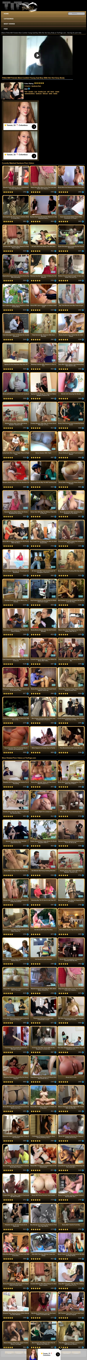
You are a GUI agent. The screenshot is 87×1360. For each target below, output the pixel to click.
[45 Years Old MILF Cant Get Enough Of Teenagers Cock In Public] (43, 550)
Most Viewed (9, 24)
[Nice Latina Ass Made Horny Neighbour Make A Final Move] (16, 285)
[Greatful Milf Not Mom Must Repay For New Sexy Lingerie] (16, 225)
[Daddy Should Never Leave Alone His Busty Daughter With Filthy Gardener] (43, 820)
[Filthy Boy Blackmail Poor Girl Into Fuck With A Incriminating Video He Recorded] (16, 1233)
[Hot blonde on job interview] (43, 938)
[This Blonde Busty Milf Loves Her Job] (71, 727)
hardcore (39, 93)
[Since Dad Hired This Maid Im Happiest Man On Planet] (71, 879)
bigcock (45, 93)
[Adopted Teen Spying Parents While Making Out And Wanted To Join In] (16, 1292)
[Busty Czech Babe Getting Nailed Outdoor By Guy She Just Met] (71, 1174)
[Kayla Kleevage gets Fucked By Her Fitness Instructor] (71, 225)
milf (48, 91)
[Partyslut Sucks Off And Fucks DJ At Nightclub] (16, 1204)
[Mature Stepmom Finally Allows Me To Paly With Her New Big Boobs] (71, 1086)
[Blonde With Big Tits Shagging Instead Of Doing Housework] (16, 879)
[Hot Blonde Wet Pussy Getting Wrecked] (43, 850)
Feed (6, 29)
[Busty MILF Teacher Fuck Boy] (71, 1204)
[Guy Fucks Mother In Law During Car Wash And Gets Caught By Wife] (43, 580)
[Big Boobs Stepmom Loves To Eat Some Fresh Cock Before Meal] (43, 1292)
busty (52, 91)
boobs (55, 93)
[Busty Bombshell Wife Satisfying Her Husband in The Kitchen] (71, 491)
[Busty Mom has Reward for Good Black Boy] (71, 166)
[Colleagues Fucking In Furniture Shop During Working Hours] (43, 1115)
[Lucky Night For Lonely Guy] (43, 791)
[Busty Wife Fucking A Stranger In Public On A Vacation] (43, 1086)
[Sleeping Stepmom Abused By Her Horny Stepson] (16, 1056)
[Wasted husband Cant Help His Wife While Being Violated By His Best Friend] (43, 968)
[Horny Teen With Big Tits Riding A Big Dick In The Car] (43, 491)
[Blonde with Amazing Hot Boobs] (71, 373)
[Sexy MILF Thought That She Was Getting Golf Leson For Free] (71, 1263)
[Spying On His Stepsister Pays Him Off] (16, 344)
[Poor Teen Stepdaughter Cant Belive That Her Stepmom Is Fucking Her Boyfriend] (71, 1027)
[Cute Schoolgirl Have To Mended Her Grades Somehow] (16, 314)
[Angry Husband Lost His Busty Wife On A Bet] (71, 639)
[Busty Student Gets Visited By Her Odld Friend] (71, 314)
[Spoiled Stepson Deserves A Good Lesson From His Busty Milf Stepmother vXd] (71, 820)
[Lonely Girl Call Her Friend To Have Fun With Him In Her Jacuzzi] (16, 698)
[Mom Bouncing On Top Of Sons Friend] (71, 909)
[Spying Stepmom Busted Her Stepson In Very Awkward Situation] (43, 196)
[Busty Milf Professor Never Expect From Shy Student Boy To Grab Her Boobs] (16, 938)
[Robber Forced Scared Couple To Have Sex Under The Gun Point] (71, 255)
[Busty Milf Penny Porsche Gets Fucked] (43, 1174)
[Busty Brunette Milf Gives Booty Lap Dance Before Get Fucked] (16, 1086)
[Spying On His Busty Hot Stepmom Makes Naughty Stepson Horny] (43, 373)
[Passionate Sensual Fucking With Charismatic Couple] (43, 997)
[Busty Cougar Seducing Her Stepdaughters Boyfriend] (16, 550)
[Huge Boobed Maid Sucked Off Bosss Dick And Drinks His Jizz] (43, 1056)
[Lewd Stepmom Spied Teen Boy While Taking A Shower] (16, 639)
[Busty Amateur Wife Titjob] (43, 432)
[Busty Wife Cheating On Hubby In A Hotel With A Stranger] (16, 968)
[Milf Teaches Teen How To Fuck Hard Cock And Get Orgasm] (71, 1292)
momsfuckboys (30, 93)
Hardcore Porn (36, 86)
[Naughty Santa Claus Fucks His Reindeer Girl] (16, 462)
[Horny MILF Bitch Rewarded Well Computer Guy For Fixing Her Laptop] (16, 997)
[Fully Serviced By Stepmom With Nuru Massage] (43, 314)
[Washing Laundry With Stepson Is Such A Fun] (43, 344)
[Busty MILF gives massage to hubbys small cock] (43, 285)
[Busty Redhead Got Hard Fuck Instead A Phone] (71, 432)
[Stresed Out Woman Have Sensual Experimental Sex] (16, 820)
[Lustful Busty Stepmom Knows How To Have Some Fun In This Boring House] (71, 698)
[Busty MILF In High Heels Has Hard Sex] (16, 850)
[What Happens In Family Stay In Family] (43, 727)
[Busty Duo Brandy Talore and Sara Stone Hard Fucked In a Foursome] (43, 761)
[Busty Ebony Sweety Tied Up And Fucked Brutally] (43, 609)
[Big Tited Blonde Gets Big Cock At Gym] (71, 285)
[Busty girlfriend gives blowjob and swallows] (16, 373)
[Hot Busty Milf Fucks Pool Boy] (43, 909)
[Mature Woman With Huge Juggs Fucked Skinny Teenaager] (16, 1322)
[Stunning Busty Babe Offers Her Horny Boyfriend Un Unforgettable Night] (16, 491)
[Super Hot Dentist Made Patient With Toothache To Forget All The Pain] (71, 196)
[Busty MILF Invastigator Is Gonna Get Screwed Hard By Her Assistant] (71, 938)
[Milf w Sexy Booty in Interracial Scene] (71, 791)
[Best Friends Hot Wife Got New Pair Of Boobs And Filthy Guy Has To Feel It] (43, 1322)
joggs (50, 93)
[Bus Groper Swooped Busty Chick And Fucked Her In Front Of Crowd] (43, 698)
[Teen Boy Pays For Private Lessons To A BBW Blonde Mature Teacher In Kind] (71, 1322)
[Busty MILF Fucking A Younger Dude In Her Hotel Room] (43, 1145)
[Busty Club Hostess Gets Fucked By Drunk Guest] (71, 403)
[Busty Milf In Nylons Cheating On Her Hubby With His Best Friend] (16, 521)
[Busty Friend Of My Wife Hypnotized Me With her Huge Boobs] (71, 1233)
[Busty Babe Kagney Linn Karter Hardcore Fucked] (71, 462)
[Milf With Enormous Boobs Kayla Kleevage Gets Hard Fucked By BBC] (71, 997)
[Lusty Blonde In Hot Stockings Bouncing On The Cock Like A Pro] (71, 1145)
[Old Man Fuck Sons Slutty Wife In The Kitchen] (16, 580)
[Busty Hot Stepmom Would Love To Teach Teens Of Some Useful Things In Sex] (16, 1263)
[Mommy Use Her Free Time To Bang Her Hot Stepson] (43, 255)
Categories (8, 19)
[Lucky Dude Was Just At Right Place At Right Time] (16, 432)
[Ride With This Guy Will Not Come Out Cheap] (43, 1233)
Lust (35, 91)
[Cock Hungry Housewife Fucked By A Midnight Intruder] (16, 1027)
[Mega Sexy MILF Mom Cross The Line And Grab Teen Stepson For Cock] (43, 166)
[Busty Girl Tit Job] (71, 1056)
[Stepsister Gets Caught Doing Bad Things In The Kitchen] (16, 1115)
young (57, 91)
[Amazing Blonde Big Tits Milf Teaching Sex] (43, 462)
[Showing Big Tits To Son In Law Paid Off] (43, 879)
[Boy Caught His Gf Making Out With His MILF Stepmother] (43, 521)
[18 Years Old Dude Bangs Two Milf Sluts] (43, 225)
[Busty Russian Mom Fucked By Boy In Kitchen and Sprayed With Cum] (16, 727)
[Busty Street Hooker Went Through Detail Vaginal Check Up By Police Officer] (43, 668)
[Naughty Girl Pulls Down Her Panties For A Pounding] (16, 761)
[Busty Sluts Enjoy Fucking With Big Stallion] (71, 550)
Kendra (31, 91)
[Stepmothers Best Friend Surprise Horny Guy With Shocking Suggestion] (16, 255)
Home (6, 14)
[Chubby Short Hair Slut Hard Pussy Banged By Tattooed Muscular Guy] (16, 791)
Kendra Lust (42, 91)
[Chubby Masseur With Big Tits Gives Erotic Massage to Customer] (43, 403)
